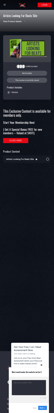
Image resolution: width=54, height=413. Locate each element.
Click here (16, 140)
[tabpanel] (27, 126)
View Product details (12, 21)
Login (44, 5)
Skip (34, 408)
